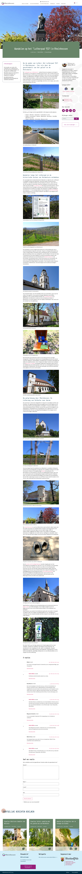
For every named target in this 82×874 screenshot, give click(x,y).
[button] (63, 110)
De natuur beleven (44, 3)
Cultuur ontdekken (34, 3)
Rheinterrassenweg (68, 100)
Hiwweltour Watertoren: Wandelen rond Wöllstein (14, 822)
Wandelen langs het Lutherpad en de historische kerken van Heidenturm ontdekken (11, 74)
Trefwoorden (65, 96)
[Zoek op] (76, 119)
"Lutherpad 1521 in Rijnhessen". (31, 72)
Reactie (25, 765)
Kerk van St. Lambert (30, 363)
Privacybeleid (75, 872)
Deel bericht (66, 107)
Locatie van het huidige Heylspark (33, 564)
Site (24, 792)
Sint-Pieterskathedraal (48, 571)
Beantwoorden (30, 668)
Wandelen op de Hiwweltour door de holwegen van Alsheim (66, 822)
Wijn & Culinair (25, 3)
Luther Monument (28, 527)
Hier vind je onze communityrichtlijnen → (48, 857)
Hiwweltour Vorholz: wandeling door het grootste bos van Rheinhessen (40, 822)
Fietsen (58, 3)
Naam (24, 781)
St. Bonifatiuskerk (48, 296)
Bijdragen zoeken (67, 115)
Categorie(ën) (66, 85)
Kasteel (43, 471)
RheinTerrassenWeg (53, 190)
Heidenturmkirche (48, 256)
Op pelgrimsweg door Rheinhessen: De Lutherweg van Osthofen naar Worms (11, 78)
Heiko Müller (32, 673)
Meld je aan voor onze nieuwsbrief (31, 802)
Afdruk (67, 872)
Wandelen (52, 3)
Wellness (63, 3)
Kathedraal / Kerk (67, 99)
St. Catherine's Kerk (38, 185)
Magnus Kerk (26, 606)
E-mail (24, 787)
